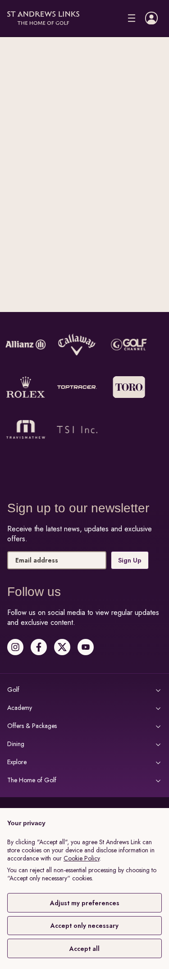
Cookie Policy (82, 858)
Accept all (84, 948)
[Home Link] (43, 18)
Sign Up (130, 560)
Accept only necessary (84, 925)
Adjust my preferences (84, 903)
